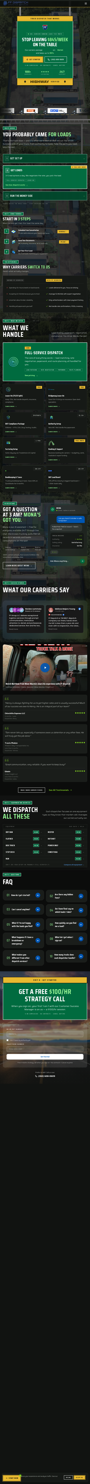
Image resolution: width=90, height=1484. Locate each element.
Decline (68, 1477)
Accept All (79, 1477)
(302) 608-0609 (57, 59)
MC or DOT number (15, 1029)
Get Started (34, 59)
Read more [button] (13, 629)
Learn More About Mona (19, 565)
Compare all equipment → (74, 864)
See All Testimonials (59, 790)
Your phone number (15, 1044)
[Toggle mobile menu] (85, 3)
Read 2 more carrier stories (32, 790)
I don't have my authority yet (19, 1040)
